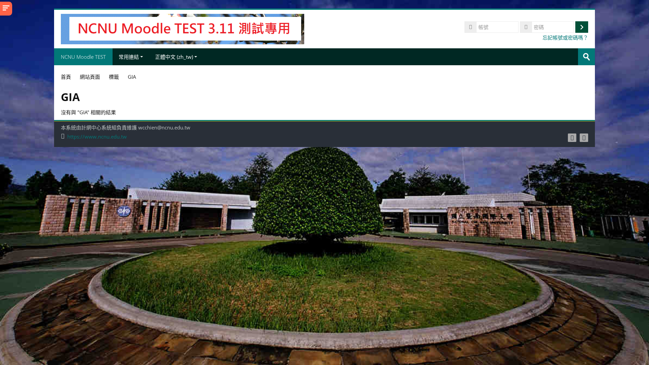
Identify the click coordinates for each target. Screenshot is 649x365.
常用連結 (129, 56)
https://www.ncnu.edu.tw (97, 136)
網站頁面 (90, 76)
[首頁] (182, 28)
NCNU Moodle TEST (83, 56)
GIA (132, 76)
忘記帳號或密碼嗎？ (565, 37)
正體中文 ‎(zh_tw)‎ (174, 56)
